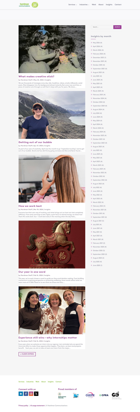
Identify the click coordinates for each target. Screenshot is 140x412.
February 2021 (98, 243)
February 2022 (98, 206)
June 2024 (96, 117)
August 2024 (97, 109)
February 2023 (98, 169)
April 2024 (96, 124)
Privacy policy (23, 405)
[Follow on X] (36, 394)
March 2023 (97, 165)
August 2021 (97, 221)
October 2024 (97, 102)
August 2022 (97, 184)
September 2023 (99, 143)
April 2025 (96, 87)
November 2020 (98, 247)
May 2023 (96, 158)
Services (71, 5)
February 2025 (98, 95)
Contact (118, 5)
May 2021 (96, 232)
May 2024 (96, 121)
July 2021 (96, 224)
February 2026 (98, 54)
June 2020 (96, 265)
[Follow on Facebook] (26, 394)
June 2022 (96, 191)
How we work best (30, 206)
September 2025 (99, 69)
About (100, 5)
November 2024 (98, 98)
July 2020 (96, 262)
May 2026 (96, 43)
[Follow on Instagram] (31, 394)
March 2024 (97, 128)
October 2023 (97, 139)
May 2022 (96, 195)
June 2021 (96, 228)
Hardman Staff (26, 80)
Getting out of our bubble (35, 142)
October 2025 (97, 65)
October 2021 (97, 213)
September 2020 (99, 254)
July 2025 (96, 76)
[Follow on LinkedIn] (21, 394)
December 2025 (98, 57)
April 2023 (96, 161)
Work (94, 5)
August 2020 (97, 258)
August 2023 (97, 147)
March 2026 (97, 50)
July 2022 (96, 187)
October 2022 (97, 176)
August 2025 (97, 72)
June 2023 (96, 154)
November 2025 (98, 61)
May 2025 (96, 83)
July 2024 (96, 113)
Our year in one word (32, 272)
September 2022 (98, 180)
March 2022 (97, 202)
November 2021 (98, 210)
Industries (84, 5)
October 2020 (97, 250)
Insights (109, 5)
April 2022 (96, 198)
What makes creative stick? (36, 76)
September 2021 (98, 217)
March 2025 (97, 91)
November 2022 (98, 172)
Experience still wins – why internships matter (48, 338)
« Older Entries (27, 354)
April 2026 (96, 46)
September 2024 (99, 106)
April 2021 (96, 236)
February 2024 (98, 132)
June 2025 (96, 80)
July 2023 (96, 150)
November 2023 (98, 135)
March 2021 (97, 239)
